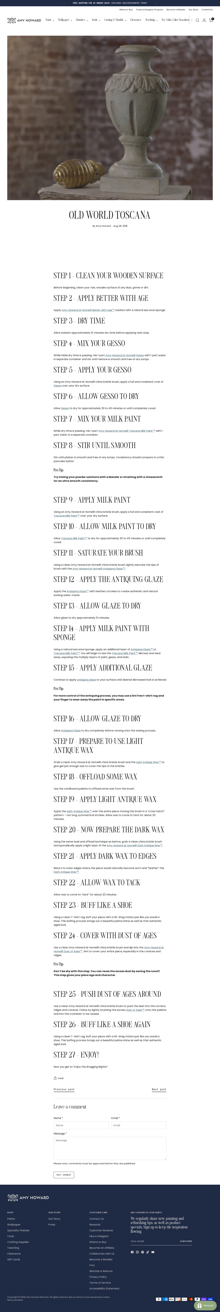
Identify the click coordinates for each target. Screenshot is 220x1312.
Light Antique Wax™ (148, 762)
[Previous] (64, 3)
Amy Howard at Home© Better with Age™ (88, 310)
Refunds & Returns (101, 1271)
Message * (60, 1133)
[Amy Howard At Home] (24, 20)
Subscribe (186, 1241)
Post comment (64, 1175)
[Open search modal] (197, 20)
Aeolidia (18, 1300)
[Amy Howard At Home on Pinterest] (143, 1253)
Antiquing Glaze (71, 730)
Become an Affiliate (101, 1248)
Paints (11, 1219)
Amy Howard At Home (37, 1297)
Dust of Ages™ (135, 1010)
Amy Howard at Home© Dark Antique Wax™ (135, 845)
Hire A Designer (99, 1236)
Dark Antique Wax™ (66, 872)
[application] (110, 250)
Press (51, 1224)
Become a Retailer (101, 1259)
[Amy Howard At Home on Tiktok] (148, 1253)
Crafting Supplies (18, 1242)
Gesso (58, 386)
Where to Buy (97, 1242)
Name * (58, 1118)
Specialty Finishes (18, 1230)
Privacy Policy (98, 1277)
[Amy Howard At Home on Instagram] (138, 1253)
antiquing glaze (86, 680)
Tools (10, 1236)
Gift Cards (13, 1259)
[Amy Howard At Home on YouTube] (153, 1253)
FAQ (92, 1265)
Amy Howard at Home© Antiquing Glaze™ (98, 569)
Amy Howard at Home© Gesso (124, 355)
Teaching (13, 1248)
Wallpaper (14, 1224)
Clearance (14, 1254)
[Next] (155, 3)
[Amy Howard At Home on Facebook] (132, 1253)
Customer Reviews (101, 1230)
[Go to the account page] (204, 20)
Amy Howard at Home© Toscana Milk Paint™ (126, 431)
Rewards (94, 1224)
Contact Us (96, 1219)
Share (61, 1078)
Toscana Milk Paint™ (67, 516)
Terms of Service (100, 1283)
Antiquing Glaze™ (78, 591)
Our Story (54, 1219)
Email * (115, 1118)
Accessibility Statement (104, 1288)
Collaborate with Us (101, 1254)
